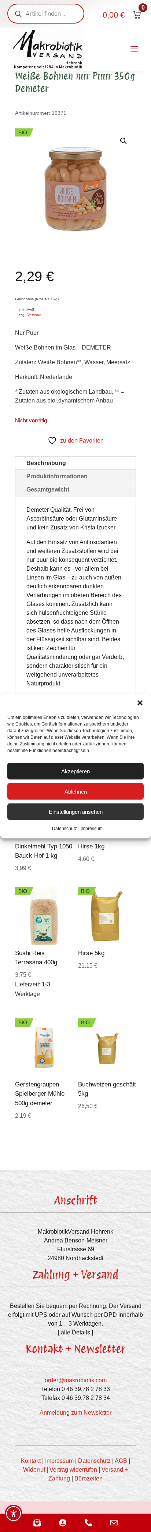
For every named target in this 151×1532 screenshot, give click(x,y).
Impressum (92, 828)
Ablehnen (76, 791)
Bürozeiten (88, 1478)
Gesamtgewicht (47, 489)
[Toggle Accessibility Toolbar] (13, 1514)
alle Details (75, 1332)
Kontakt (31, 1461)
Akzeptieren (75, 771)
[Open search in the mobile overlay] (46, 13)
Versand (34, 315)
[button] (140, 703)
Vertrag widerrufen (73, 1470)
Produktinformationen (57, 476)
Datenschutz (64, 828)
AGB (121, 1461)
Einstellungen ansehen (76, 811)
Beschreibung (46, 463)
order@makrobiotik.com (76, 1380)
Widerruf (34, 1470)
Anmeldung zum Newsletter (75, 1412)
